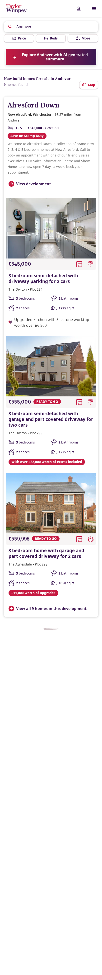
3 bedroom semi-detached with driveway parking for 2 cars (43, 278)
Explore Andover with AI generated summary (55, 57)
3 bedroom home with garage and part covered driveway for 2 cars (46, 553)
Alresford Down (33, 105)
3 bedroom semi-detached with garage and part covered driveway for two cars (51, 419)
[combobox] (51, 26)
